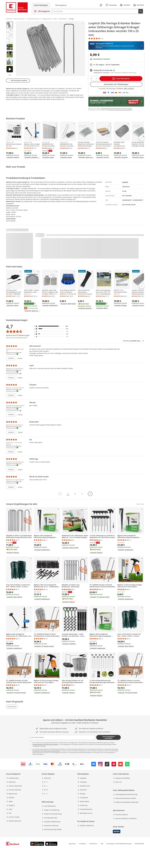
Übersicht (47, 778)
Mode (11, 801)
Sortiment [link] (83, 790)
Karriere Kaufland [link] (122, 815)
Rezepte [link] (82, 794)
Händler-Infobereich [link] (87, 825)
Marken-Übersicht (15, 821)
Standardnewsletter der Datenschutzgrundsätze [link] (45, 744)
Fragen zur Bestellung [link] (51, 810)
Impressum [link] (72, 844)
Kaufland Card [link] (85, 786)
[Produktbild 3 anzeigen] (9, 39)
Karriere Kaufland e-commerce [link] (126, 818)
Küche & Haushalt (15, 790)
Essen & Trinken (14, 817)
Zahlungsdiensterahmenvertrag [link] (126, 794)
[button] (51, 326)
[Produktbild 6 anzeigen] (9, 61)
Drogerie (12, 805)
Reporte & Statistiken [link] (123, 778)
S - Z (45, 794)
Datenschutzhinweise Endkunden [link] (127, 802)
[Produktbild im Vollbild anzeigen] (50, 48)
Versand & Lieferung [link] (51, 825)
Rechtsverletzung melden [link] (53, 829)
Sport (10, 809)
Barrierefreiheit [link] (139, 844)
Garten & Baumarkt (15, 786)
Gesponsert (9, 142)
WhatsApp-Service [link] (86, 813)
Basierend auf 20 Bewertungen (18, 335)
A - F (45, 782)
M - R (46, 790)
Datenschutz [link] (93, 844)
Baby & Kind (13, 794)
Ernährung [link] (83, 805)
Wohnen (11, 798)
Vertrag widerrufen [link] (50, 818)
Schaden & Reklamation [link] (52, 822)
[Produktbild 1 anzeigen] (9, 25)
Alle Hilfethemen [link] (50, 806)
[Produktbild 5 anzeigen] (9, 54)
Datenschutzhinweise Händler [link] (126, 798)
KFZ (10, 813)
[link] (60, 5)
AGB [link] (102, 844)
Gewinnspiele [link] (84, 801)
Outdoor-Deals (14, 778)
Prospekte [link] (83, 782)
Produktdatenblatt (33, 308)
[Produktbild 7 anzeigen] (9, 69)
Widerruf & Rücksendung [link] (53, 814)
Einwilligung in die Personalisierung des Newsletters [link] (46, 751)
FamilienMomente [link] (86, 809)
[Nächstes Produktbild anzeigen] (9, 75)
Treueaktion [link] (84, 798)
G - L (45, 786)
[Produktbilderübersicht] (9, 48)
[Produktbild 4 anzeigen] (9, 47)
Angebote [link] (83, 778)
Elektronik (12, 782)
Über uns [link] (119, 782)
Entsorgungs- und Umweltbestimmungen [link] (119, 844)
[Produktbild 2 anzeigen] (9, 32)
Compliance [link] (82, 844)
